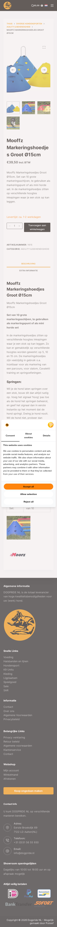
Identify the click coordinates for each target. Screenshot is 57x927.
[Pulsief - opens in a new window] (51, 425)
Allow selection (28, 494)
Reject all (29, 501)
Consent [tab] (10, 435)
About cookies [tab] (28, 435)
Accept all (28, 486)
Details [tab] (46, 435)
